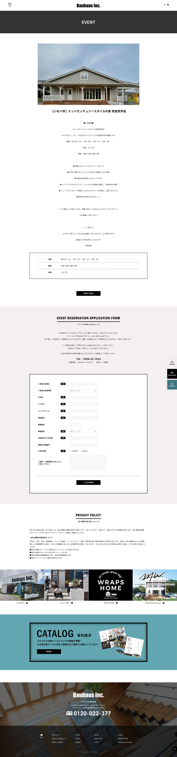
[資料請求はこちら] (49, 651)
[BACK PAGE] (88, 293)
